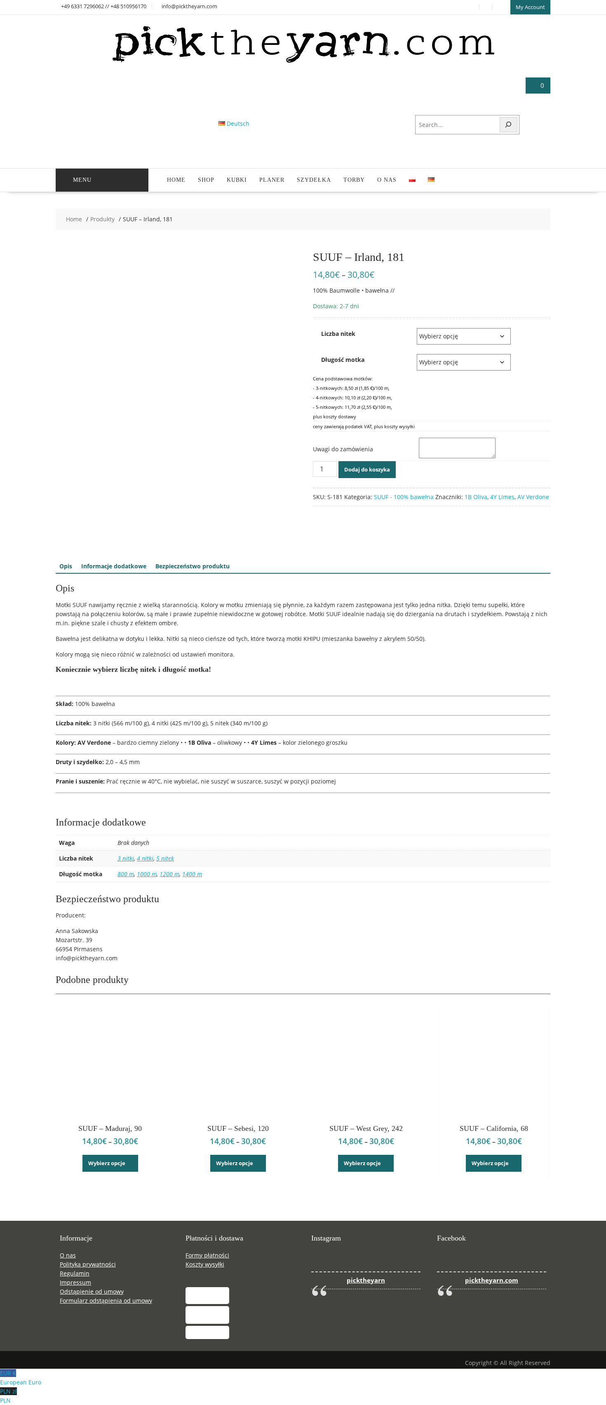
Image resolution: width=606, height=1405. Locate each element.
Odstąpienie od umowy (92, 1291)
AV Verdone (533, 497)
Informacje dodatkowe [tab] (113, 566)
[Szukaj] (509, 124)
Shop (206, 180)
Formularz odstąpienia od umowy (106, 1300)
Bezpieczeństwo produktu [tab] (192, 566)
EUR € (20, 1377)
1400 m (192, 874)
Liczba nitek (338, 334)
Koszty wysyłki (205, 1264)
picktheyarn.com (491, 1280)
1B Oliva (476, 497)
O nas (387, 180)
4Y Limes (502, 497)
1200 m (169, 874)
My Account (530, 7)
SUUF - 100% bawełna (404, 497)
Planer (271, 180)
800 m (125, 874)
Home (176, 180)
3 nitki (125, 858)
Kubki (237, 180)
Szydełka (314, 180)
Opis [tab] (65, 566)
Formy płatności (207, 1255)
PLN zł (8, 1395)
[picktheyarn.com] (303, 62)
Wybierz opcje (106, 1163)
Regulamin (74, 1273)
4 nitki (145, 858)
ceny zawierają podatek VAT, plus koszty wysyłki (364, 426)
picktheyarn (366, 1280)
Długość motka (342, 360)
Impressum (75, 1282)
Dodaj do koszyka (367, 469)
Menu (82, 180)
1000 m (147, 874)
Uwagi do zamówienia (343, 449)
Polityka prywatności (88, 1264)
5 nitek (165, 858)
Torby (354, 180)
